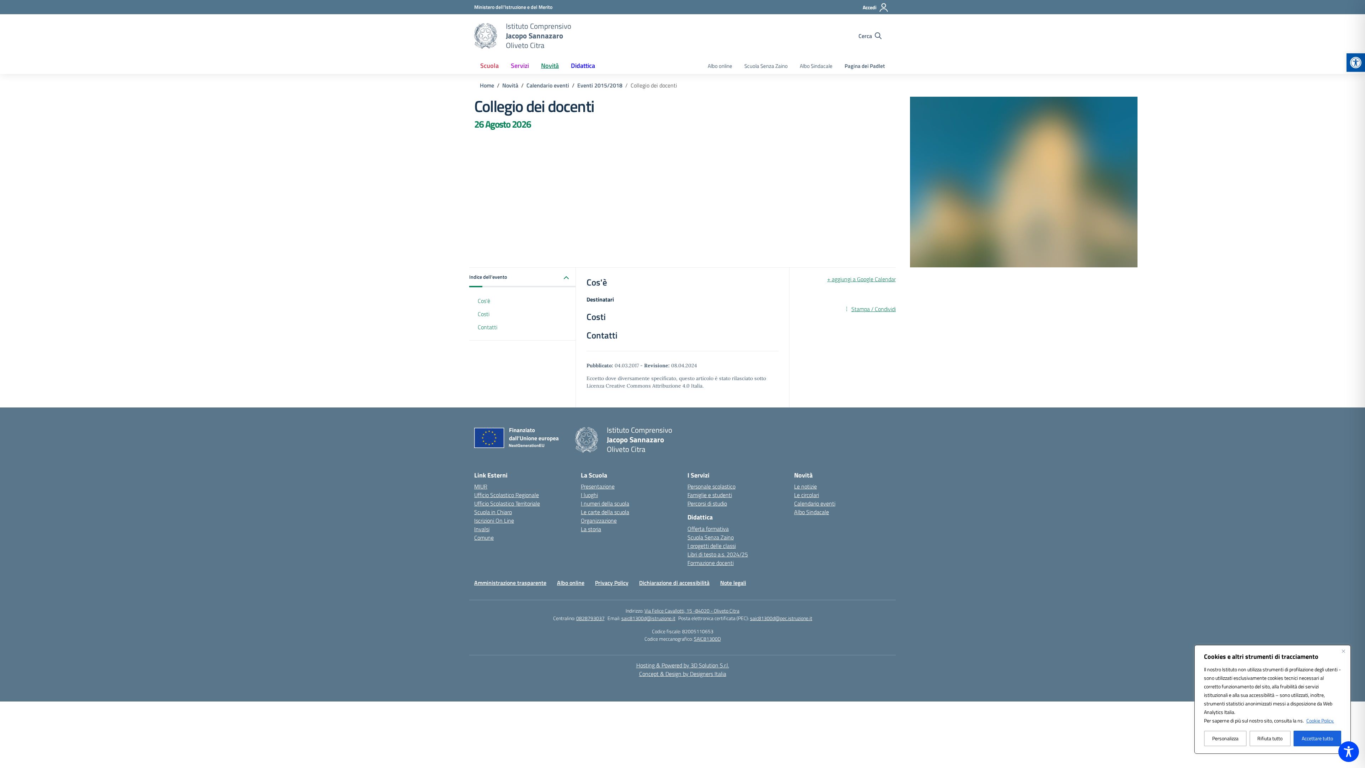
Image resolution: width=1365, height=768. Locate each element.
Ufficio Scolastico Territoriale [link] (507, 503)
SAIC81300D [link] (707, 638)
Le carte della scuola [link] (605, 512)
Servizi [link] (520, 65)
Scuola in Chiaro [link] (493, 512)
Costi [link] (483, 314)
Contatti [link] (487, 327)
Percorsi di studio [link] (707, 503)
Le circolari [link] (806, 495)
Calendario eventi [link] (814, 503)
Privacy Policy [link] (611, 582)
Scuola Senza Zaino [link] (766, 66)
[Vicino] (1343, 651)
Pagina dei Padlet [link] (865, 66)
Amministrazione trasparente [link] (510, 582)
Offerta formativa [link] (708, 528)
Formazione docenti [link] (710, 563)
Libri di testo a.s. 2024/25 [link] (717, 554)
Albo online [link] (720, 66)
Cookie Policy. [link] (1320, 720)
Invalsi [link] (481, 529)
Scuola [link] (489, 65)
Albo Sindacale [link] (816, 66)
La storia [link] (591, 529)
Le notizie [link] (805, 486)
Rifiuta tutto (1270, 738)
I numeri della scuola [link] (605, 503)
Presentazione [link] (598, 486)
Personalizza (1225, 738)
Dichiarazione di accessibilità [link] (674, 582)
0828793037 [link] (590, 618)
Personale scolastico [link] (711, 486)
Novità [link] (550, 65)
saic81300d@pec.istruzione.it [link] (781, 618)
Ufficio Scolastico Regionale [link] (506, 495)
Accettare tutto (1317, 738)
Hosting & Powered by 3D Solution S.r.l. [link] (682, 665)
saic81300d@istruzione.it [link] (648, 618)
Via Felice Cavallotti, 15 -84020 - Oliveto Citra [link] (691, 610)
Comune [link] (484, 537)
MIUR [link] (480, 486)
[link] (1356, 62)
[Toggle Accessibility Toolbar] (1349, 752)
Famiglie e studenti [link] (709, 495)
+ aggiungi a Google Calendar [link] (861, 279)
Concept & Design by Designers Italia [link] (682, 674)
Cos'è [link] (484, 301)
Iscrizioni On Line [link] (494, 520)
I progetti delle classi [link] (711, 546)
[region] (1272, 699)
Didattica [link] (583, 65)
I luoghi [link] (589, 495)
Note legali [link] (733, 582)
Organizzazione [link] (599, 520)
